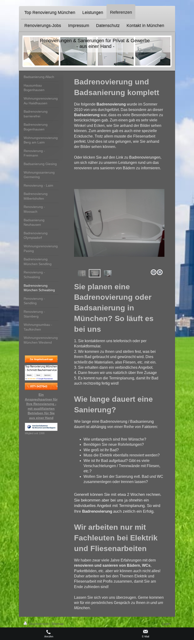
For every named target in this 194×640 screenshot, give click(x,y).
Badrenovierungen (144, 157)
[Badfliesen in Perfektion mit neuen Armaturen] (108, 273)
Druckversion (38, 624)
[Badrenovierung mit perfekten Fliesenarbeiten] (82, 273)
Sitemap (57, 624)
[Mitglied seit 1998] (41, 427)
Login (166, 624)
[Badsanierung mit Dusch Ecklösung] (119, 228)
